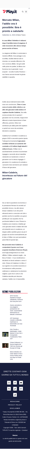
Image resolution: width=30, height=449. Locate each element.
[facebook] (15, 383)
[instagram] (9, 383)
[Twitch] (21, 389)
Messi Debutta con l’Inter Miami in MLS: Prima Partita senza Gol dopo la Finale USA (16, 355)
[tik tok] (15, 389)
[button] (22, 12)
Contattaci (25, 430)
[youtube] (21, 383)
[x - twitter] (9, 389)
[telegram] (15, 395)
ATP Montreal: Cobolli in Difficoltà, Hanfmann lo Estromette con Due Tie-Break (16, 321)
